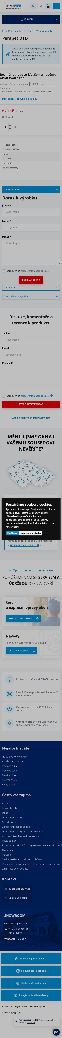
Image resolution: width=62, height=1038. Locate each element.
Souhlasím (12, 533)
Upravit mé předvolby (31, 533)
